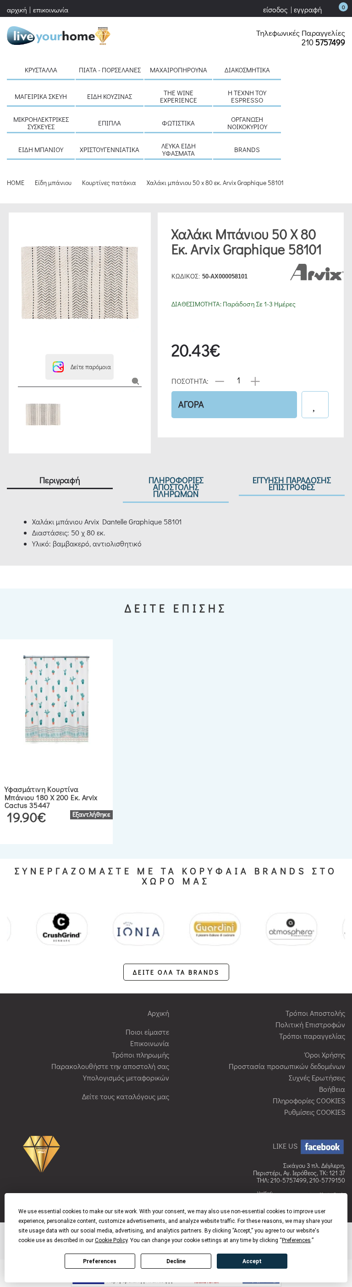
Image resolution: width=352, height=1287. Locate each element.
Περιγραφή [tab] (59, 479)
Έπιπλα (109, 122)
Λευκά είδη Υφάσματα (178, 149)
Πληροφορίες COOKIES (309, 1100)
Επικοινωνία (149, 1043)
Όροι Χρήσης (325, 1054)
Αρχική (158, 1013)
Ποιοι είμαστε (147, 1031)
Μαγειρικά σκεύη (41, 96)
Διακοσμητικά (247, 69)
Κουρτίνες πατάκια (109, 182)
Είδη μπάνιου (40, 149)
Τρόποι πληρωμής (140, 1054)
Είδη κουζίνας (109, 96)
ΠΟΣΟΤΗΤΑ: (190, 380)
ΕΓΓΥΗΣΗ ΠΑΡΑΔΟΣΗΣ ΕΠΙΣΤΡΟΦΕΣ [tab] (292, 483)
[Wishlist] (315, 404)
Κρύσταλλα (41, 69)
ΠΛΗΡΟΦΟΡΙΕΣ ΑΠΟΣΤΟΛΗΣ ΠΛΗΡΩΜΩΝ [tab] (176, 486)
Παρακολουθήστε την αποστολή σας (110, 1066)
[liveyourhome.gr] (58, 34)
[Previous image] (22, 226)
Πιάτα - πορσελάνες (110, 69)
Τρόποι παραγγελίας (312, 1036)
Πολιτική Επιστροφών (310, 1024)
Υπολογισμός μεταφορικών (126, 1077)
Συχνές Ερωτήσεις (317, 1077)
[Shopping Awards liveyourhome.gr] (44, 1153)
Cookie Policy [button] (111, 1240)
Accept (252, 1261)
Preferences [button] (296, 1240)
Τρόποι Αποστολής (315, 1013)
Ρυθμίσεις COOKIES (314, 1112)
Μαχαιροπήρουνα (178, 69)
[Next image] (22, 342)
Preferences (99, 1261)
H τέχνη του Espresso (247, 96)
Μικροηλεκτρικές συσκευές (41, 123)
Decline (176, 1261)
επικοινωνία (50, 9)
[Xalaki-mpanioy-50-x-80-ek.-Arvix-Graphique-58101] (135, 380)
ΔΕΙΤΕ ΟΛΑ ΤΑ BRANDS (176, 972)
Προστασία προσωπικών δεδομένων (287, 1066)
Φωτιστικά (178, 122)
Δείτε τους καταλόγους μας (125, 1096)
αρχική (17, 9)
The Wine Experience (178, 96)
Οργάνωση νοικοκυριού (247, 123)
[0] (334, 9)
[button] (79, 367)
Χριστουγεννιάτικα (109, 149)
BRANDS (247, 149)
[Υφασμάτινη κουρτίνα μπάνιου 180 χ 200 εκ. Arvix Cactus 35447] (56, 699)
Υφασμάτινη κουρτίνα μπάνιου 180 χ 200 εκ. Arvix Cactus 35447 (51, 797)
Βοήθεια (332, 1089)
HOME (15, 182)
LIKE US (286, 1146)
